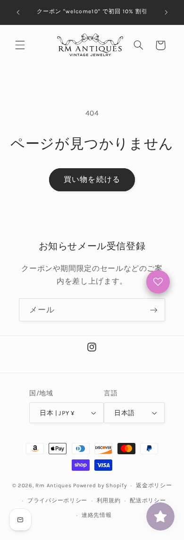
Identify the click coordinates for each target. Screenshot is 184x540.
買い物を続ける (92, 179)
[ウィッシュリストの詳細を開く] (158, 282)
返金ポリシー (154, 485)
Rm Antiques (53, 485)
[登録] (154, 309)
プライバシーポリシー (57, 500)
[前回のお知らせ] (18, 12)
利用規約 (109, 500)
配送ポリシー (148, 500)
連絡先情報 (97, 515)
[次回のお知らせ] (166, 12)
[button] (20, 45)
